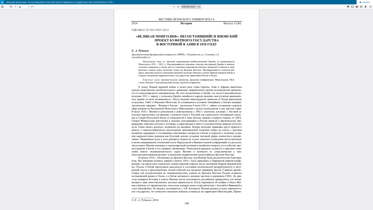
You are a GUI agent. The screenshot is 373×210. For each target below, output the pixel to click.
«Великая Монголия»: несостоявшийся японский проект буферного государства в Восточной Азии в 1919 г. (60, 2)
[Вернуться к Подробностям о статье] (2, 2)
